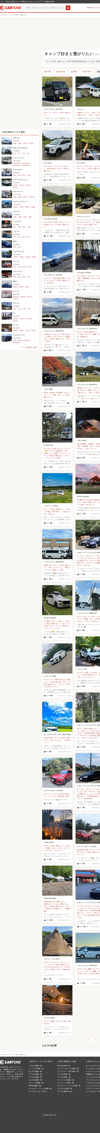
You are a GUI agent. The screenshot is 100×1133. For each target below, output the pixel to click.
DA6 (19, 227)
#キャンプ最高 (90, 334)
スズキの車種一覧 (35, 1080)
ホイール (60, 72)
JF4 (28, 153)
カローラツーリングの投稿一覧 (69, 1086)
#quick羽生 (88, 798)
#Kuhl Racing (55, 682)
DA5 (14, 227)
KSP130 (16, 297)
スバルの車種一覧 (35, 1077)
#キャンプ (47, 113)
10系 (14, 143)
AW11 (27, 287)
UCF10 (30, 143)
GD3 (24, 267)
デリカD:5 (48, 163)
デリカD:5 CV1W (50, 219)
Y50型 (15, 330)
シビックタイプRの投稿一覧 (68, 1071)
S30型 (33, 257)
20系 (19, 143)
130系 (15, 207)
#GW (56, 222)
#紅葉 (54, 395)
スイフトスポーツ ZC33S (53, 790)
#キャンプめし (57, 848)
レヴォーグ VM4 (50, 676)
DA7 (24, 227)
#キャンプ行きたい (92, 621)
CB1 (14, 309)
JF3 (23, 153)
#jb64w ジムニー (83, 113)
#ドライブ (47, 278)
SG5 (24, 175)
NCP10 (29, 297)
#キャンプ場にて (57, 621)
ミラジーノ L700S (51, 506)
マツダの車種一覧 (35, 1074)
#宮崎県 (85, 446)
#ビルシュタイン (56, 740)
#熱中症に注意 (63, 796)
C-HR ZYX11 (49, 842)
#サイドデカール (83, 617)
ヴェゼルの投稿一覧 (64, 1088)
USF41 (15, 321)
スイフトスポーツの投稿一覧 (68, 1068)
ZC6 (14, 247)
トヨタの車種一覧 (35, 1066)
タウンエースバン (83, 217)
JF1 (14, 153)
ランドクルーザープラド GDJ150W (57, 734)
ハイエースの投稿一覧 (65, 1080)
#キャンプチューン (56, 568)
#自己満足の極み (59, 278)
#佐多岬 (59, 393)
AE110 (28, 185)
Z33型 (21, 257)
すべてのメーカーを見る (38, 1091)
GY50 (27, 330)
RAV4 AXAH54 (83, 496)
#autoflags (51, 169)
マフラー (87, 72)
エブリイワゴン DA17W (53, 109)
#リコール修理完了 (56, 451)
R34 (23, 277)
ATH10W (31, 197)
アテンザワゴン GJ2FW (53, 275)
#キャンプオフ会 (83, 565)
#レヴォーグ (48, 679)
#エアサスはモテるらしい (53, 967)
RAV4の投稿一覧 (63, 1066)
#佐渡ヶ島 (47, 565)
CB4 (29, 309)
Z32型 (15, 257)
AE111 (15, 187)
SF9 (19, 175)
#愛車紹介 (86, 278)
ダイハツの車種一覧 (36, 1083)
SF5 (14, 175)
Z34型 (27, 257)
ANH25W (16, 342)
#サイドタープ (90, 449)
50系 (30, 217)
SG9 (29, 175)
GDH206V (25, 165)
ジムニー (80, 109)
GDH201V (25, 163)
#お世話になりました (52, 334)
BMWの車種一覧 (35, 1086)
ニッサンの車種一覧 (36, 1068)
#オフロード (90, 505)
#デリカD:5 (48, 166)
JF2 (19, 153)
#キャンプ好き (94, 393)
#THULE (50, 283)
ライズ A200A (49, 1018)
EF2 (19, 237)
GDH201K (16, 163)
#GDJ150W (48, 738)
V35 (28, 277)
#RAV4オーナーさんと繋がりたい (56, 904)
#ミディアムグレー (84, 220)
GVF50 (15, 319)
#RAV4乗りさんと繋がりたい (55, 902)
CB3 (24, 309)
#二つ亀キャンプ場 (56, 570)
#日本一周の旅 (49, 393)
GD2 (19, 267)
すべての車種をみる (64, 1091)
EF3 (23, 237)
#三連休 (47, 621)
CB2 (19, 309)
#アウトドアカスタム (85, 166)
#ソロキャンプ (59, 850)
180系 (27, 207)
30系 (24, 143)
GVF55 (22, 319)
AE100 (15, 185)
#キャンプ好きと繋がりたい (87, 225)
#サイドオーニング (87, 222)
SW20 (15, 287)
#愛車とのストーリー (85, 388)
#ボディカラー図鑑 (84, 969)
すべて (47, 72)
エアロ (74, 72)
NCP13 (15, 299)
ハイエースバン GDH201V (87, 328)
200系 (33, 207)
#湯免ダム (84, 337)
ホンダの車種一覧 (35, 1071)
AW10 (21, 287)
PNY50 (33, 330)
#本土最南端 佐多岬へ (86, 444)
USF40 (29, 319)
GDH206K (16, 165)
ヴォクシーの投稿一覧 (65, 1083)
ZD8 (19, 247)
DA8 (29, 227)
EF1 (14, 237)
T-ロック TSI (82, 669)
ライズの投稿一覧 (64, 1074)
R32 (14, 277)
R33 (19, 277)
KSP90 (23, 297)
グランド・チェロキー (52, 959)
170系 (21, 207)
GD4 (30, 267)
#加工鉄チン (56, 512)
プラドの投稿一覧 (64, 1077)
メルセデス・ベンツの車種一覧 (40, 1088)
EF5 (28, 237)
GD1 (14, 267)
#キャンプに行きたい (90, 738)
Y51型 (21, 330)
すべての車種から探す (29, 347)
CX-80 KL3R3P (50, 618)
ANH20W (26, 340)
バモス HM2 (48, 389)
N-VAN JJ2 (48, 445)
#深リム (52, 514)
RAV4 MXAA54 (50, 898)
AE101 (22, 185)
